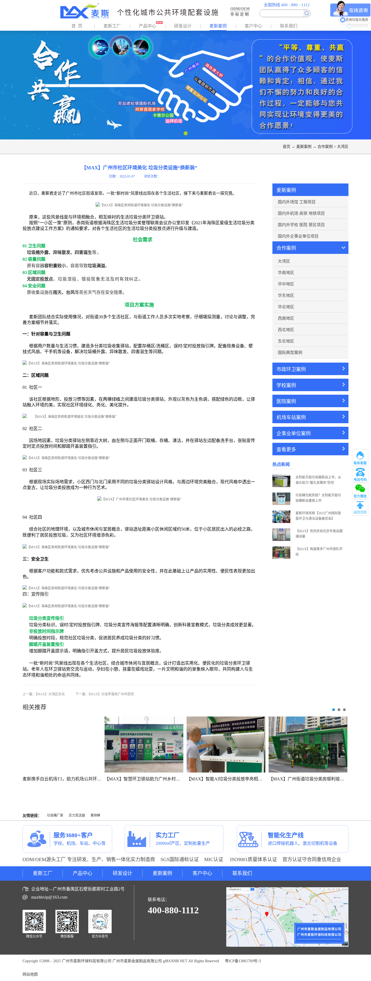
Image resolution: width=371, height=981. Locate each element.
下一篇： (105, 694)
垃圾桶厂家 (55, 815)
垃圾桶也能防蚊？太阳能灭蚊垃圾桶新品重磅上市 (318, 498)
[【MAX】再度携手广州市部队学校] (281, 548)
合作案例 (325, 147)
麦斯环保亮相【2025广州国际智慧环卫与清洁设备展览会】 (318, 516)
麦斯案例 (304, 147)
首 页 (76, 26)
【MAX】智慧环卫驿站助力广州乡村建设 (144, 779)
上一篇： (44, 694)
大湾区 (342, 147)
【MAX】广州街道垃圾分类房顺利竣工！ (308, 779)
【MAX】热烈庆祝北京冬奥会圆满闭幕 (318, 533)
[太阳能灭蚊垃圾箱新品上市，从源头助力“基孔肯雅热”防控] (281, 476)
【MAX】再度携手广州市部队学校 (318, 551)
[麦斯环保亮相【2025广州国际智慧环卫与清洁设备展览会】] (281, 512)
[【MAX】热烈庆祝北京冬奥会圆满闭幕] (281, 530)
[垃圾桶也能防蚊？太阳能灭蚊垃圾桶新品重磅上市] (281, 494)
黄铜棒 (95, 815)
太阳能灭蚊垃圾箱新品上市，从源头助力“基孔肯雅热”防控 (318, 480)
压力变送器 (77, 815)
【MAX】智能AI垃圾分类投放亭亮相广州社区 (231, 779)
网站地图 (30, 974)
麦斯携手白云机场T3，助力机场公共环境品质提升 (71, 779)
